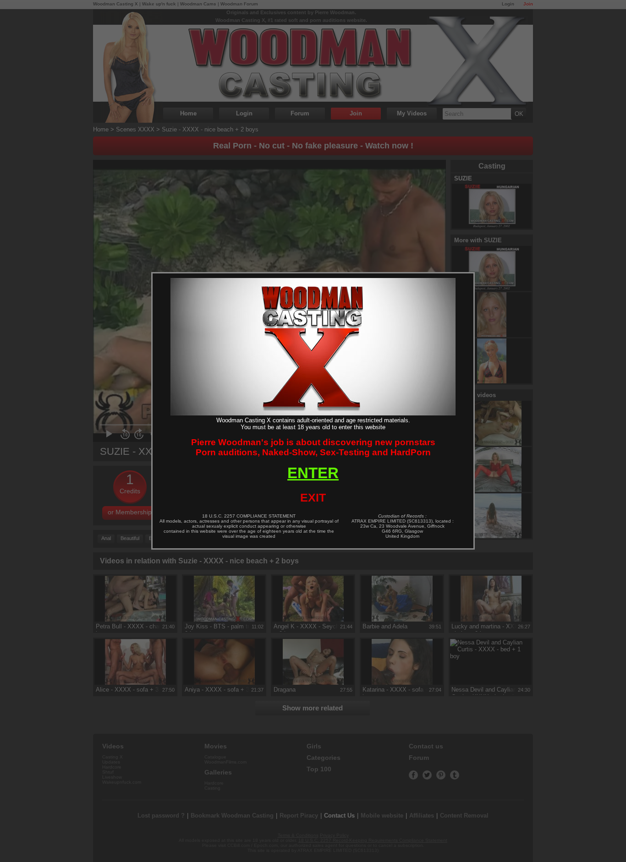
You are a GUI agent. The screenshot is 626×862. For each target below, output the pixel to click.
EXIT (313, 497)
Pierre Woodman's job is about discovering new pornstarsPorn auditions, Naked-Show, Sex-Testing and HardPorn (313, 447)
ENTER (313, 472)
